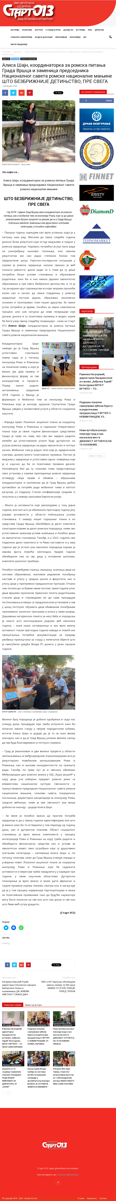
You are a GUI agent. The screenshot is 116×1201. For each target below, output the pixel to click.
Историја (80, 30)
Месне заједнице (19, 44)
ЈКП (84, 37)
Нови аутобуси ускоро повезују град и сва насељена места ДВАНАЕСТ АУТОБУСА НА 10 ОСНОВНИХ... (95, 437)
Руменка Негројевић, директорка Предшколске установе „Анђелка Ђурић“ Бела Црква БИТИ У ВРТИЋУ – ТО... (95, 381)
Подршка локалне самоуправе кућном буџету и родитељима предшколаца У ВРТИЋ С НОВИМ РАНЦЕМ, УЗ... (96, 409)
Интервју (15, 30)
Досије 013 (68, 30)
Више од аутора (33, 1004)
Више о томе (96, 456)
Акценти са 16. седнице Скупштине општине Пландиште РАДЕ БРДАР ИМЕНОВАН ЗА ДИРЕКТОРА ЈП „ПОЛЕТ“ (11, 1078)
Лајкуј (109, 100)
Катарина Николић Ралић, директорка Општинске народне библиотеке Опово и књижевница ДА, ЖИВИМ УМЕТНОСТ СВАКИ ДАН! (19, 988)
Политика (27, 30)
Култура (39, 30)
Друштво (99, 30)
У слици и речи (53, 30)
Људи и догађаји (43, 37)
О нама (81, 1198)
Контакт (103, 1198)
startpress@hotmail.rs (68, 1174)
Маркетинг (92, 1198)
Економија (75, 37)
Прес (90, 30)
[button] (110, 37)
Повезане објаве (12, 1004)
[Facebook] (58, 1182)
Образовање (61, 37)
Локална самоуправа (21, 37)
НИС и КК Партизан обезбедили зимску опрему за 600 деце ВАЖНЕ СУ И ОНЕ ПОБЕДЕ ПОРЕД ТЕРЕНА (58, 986)
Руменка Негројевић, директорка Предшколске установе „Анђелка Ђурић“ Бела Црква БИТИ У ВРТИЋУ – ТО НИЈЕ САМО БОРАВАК (12, 1038)
